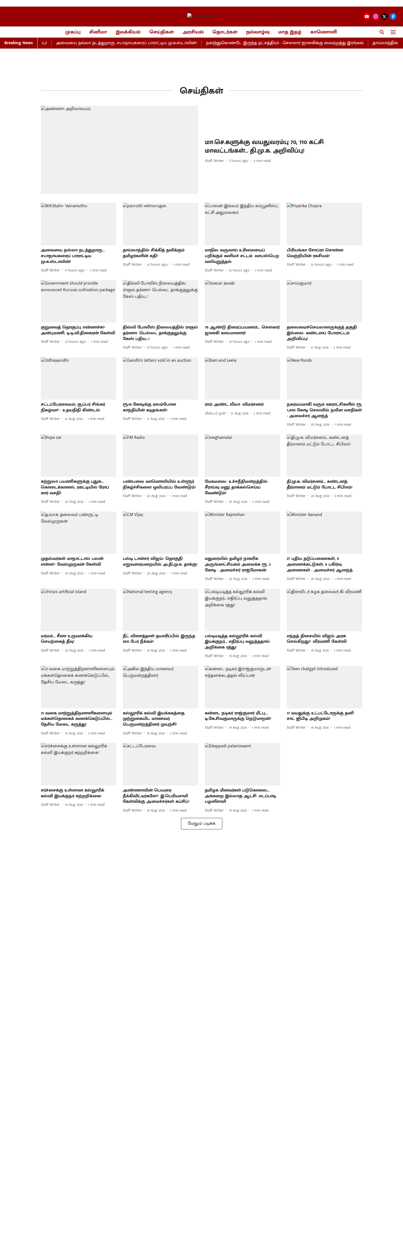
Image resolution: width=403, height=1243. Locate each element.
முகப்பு (73, 32)
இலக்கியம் (128, 32)
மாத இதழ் (290, 32)
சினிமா (98, 32)
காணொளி (323, 32)
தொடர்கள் (224, 32)
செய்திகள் (161, 32)
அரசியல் (193, 32)
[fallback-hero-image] (119, 150)
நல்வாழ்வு (257, 32)
